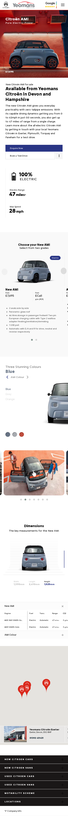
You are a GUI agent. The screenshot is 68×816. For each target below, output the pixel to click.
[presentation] (4, 272)
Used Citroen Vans (19, 784)
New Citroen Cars (19, 759)
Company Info (14, 811)
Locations (13, 801)
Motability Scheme (20, 793)
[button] (32, 340)
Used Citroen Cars (19, 776)
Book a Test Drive (19, 156)
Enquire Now (16, 148)
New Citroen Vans (19, 768)
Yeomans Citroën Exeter (44, 729)
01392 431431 (37, 738)
